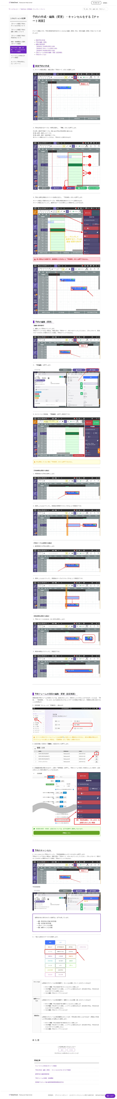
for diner (95, 2)
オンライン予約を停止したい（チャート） (18, 62)
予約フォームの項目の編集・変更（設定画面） (49, 52)
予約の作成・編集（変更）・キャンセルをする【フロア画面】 (53, 1070)
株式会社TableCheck (101, 1095)
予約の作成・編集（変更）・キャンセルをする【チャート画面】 (18, 49)
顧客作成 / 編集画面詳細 (42, 1074)
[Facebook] (33, 1040)
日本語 (105, 3)
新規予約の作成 (40, 40)
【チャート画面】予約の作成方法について (18, 36)
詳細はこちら (66, 833)
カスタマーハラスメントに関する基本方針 (81, 1095)
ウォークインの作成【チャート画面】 (18, 56)
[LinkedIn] (38, 1040)
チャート (43, 9)
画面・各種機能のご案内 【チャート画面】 (18, 42)
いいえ (71, 1050)
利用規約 (50, 1095)
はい (62, 1050)
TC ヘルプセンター (13, 9)
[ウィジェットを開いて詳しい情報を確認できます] (110, 1096)
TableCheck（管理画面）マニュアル (29, 9)
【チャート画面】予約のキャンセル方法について (18, 24)
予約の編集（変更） (42, 42)
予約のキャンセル (41, 54)
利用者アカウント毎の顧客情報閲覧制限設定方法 (49, 1082)
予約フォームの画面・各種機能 (44, 1078)
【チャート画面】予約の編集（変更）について (18, 30)
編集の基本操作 (40, 44)
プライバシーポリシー (61, 1095)
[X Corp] (36, 1040)
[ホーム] (21, 3)
